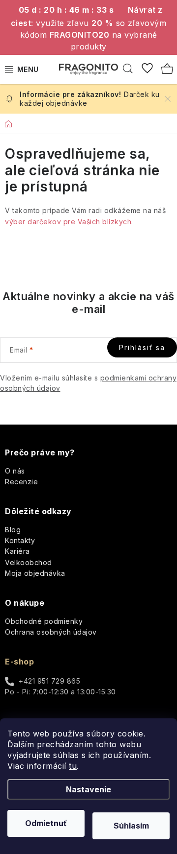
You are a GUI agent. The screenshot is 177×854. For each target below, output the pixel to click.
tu (73, 766)
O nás (15, 471)
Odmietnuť (46, 823)
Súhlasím (131, 825)
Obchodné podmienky (44, 621)
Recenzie (21, 481)
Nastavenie (88, 789)
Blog (13, 529)
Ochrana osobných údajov (51, 632)
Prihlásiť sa (142, 347)
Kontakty (20, 540)
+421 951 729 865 (49, 681)
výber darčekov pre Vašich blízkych (68, 221)
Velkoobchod (28, 562)
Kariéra (17, 551)
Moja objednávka (35, 573)
